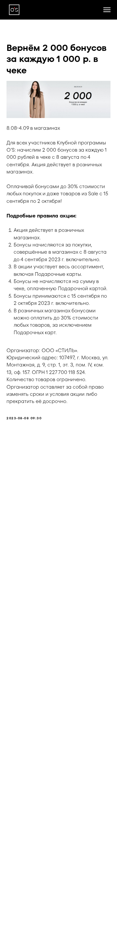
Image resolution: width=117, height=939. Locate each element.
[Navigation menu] (106, 9)
